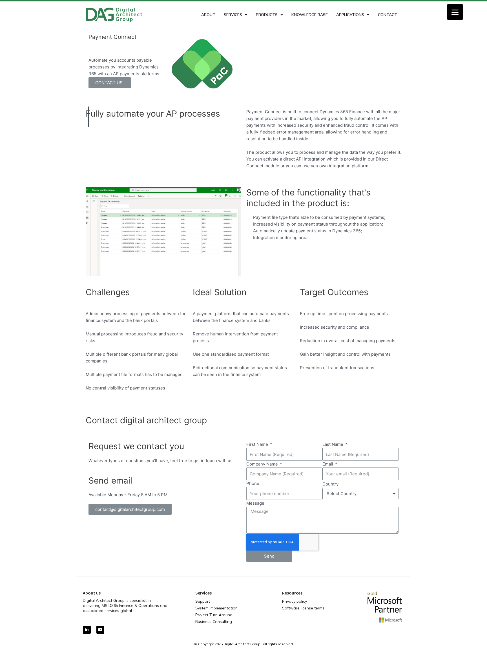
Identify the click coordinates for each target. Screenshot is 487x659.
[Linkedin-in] (87, 630)
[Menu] (455, 12)
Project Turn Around (214, 614)
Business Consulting (213, 621)
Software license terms (303, 608)
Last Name (333, 444)
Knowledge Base (309, 14)
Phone (252, 483)
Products (267, 14)
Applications (350, 14)
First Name (257, 444)
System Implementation (216, 608)
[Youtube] (100, 630)
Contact (387, 14)
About (208, 14)
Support (202, 601)
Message (255, 503)
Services (233, 14)
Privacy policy (294, 601)
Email (328, 464)
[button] (130, 509)
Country (330, 484)
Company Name (262, 464)
